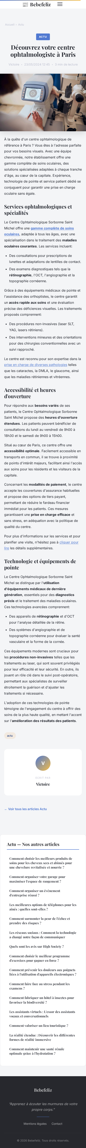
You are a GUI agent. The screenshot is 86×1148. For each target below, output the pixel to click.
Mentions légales (35, 1123)
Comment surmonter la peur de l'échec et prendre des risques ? (39, 920)
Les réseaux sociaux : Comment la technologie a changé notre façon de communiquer (42, 934)
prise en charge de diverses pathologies (35, 365)
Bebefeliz (36, 4)
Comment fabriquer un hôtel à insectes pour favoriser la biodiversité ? (41, 1000)
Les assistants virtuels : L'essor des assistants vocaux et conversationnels (42, 1014)
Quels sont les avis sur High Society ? (36, 946)
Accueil (9, 24)
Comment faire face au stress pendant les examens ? (39, 986)
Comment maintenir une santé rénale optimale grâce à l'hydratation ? (36, 1051)
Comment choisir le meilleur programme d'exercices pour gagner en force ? (39, 958)
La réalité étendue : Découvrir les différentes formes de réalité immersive (42, 1037)
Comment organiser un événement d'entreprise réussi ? (34, 893)
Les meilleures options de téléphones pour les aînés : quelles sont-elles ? (42, 907)
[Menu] (60, 4)
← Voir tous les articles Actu (25, 809)
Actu (21, 24)
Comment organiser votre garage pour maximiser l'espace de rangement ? (37, 879)
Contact (57, 1123)
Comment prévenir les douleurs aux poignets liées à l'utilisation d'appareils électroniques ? (42, 972)
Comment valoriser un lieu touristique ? (38, 1025)
